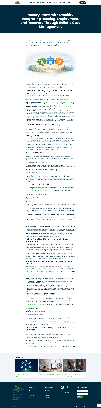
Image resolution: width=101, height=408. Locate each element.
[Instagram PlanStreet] (82, 407)
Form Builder (47, 395)
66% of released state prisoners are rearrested (42, 40)
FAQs (30, 390)
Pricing (55, 2)
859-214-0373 (63, 394)
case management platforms (46, 268)
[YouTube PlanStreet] (85, 407)
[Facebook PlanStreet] (76, 407)
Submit (80, 396)
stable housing (34, 138)
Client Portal (47, 390)
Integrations (47, 397)
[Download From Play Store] (68, 387)
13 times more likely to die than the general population (57, 113)
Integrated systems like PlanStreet (34, 304)
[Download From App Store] (62, 387)
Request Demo (32, 395)
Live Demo (83, 2)
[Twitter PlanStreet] (79, 407)
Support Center (32, 393)
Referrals (46, 392)
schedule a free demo (35, 348)
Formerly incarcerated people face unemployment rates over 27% (57, 102)
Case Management (49, 393)
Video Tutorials (32, 392)
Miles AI (49, 2)
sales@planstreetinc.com (66, 396)
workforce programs (64, 255)
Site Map (30, 397)
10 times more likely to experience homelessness (63, 106)
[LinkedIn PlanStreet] (87, 407)
